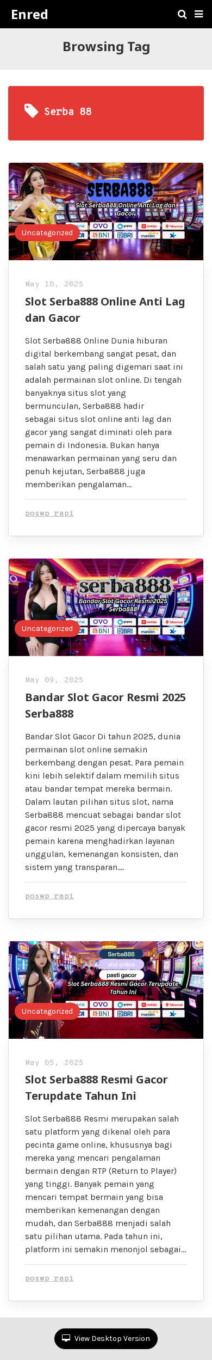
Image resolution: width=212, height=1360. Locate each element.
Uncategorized (47, 232)
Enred (29, 14)
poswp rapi (49, 513)
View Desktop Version (111, 1338)
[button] (199, 14)
